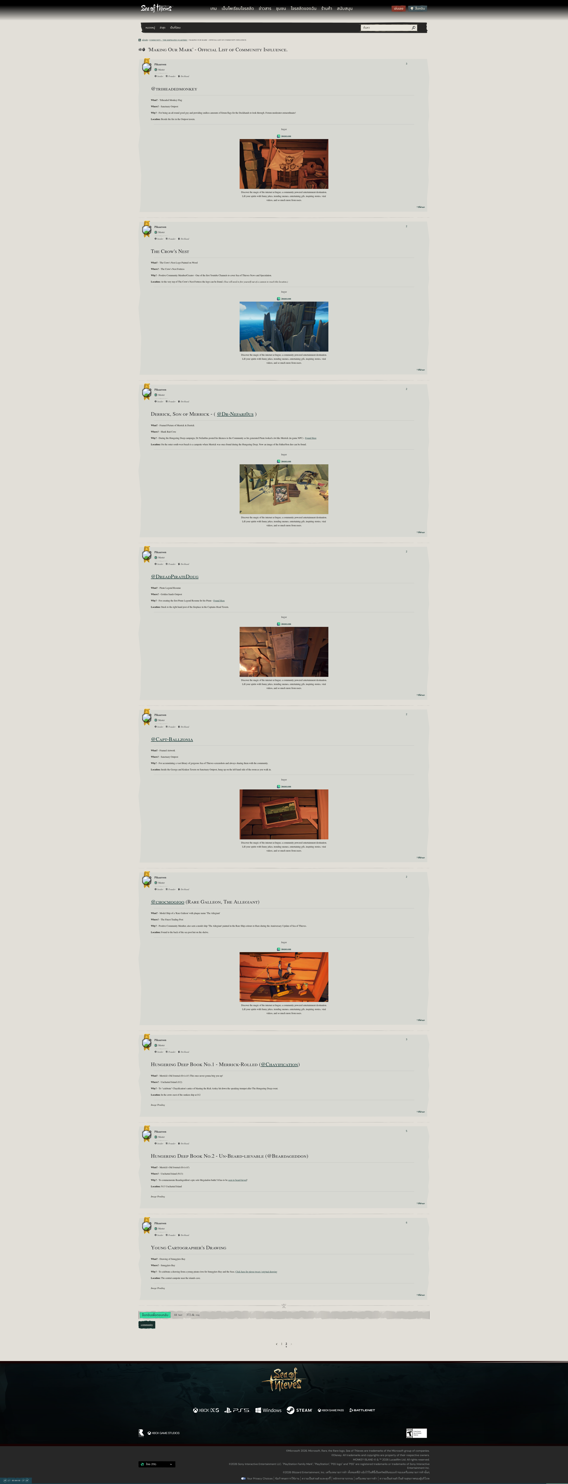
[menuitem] (213, 8)
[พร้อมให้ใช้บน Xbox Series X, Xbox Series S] (206, 1411)
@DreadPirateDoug (175, 577)
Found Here (310, 438)
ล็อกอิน (420, 8)
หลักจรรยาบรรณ (343, 1478)
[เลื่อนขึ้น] (8, 1480)
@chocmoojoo (167, 902)
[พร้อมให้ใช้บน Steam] (299, 1411)
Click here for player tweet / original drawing (256, 1272)
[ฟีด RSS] (140, 40)
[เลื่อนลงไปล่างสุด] (27, 1480)
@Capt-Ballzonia (172, 739)
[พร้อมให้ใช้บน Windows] (268, 1411)
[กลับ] (276, 1344)
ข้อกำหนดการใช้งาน (287, 1478)
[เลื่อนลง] (23, 1480)
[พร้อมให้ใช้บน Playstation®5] (237, 1411)
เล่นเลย (398, 8)
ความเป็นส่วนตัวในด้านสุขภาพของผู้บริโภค (405, 1478)
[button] (156, 1464)
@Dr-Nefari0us (235, 414)
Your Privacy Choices (260, 1478)
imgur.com (286, 136)
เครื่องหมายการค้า (366, 1478)
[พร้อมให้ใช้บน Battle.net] (362, 1411)
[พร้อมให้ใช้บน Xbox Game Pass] (331, 1411)
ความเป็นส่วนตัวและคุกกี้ (316, 1478)
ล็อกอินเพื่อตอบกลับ (155, 1315)
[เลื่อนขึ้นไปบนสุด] (5, 1480)
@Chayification (279, 1064)
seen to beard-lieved (237, 1180)
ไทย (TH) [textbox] (151, 1464)
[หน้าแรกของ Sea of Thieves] (157, 8)
